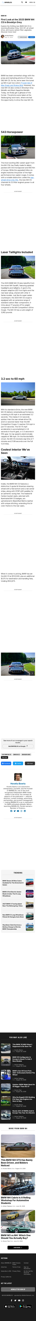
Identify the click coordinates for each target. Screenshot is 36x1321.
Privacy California (6, 1277)
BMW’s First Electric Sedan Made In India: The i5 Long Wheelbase (11, 894)
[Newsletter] (26, 2)
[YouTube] (18, 811)
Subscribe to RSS (6, 1271)
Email (31, 763)
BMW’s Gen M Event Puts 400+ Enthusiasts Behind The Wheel (23, 1073)
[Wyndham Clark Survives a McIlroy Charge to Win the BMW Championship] (30, 924)
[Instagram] (21, 811)
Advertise (4, 1267)
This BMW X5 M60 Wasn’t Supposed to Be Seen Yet (22, 1045)
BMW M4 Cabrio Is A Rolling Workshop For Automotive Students (16, 1200)
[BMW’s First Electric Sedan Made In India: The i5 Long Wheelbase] (30, 891)
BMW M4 (3, 16)
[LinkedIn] (25, 811)
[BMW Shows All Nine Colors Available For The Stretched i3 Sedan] (30, 880)
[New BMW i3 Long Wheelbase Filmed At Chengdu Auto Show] (30, 913)
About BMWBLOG (6, 1263)
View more (17, 1247)
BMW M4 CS (16, 754)
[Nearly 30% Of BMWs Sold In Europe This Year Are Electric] (6, 1111)
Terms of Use (16, 1267)
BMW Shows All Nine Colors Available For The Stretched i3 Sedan (13, 883)
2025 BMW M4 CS (6, 754)
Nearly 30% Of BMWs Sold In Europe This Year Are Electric (23, 1112)
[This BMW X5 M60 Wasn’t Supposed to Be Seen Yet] (6, 1044)
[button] (32, 673)
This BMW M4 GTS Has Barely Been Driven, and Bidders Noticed (17, 1163)
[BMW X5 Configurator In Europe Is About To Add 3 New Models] (6, 1057)
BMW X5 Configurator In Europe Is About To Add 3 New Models (22, 1059)
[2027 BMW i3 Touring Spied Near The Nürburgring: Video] (30, 902)
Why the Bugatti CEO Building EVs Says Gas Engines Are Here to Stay (23, 1099)
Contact (26, 1263)
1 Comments (31, 37)
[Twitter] (14, 811)
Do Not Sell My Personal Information (28, 1272)
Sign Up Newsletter (27, 1267)
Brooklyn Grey (26, 754)
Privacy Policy (16, 1271)
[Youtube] (20, 1301)
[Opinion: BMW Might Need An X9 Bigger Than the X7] (6, 1084)
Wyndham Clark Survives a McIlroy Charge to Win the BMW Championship (11, 927)
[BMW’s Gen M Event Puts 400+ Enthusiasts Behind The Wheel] (6, 1071)
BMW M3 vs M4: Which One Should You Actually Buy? (16, 1236)
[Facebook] (11, 811)
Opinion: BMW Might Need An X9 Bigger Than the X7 (23, 1085)
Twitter (19, 763)
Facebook (7, 763)
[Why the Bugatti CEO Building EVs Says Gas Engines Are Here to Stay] (6, 1097)
